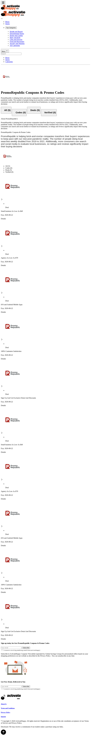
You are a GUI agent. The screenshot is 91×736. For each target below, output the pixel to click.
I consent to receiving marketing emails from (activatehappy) (22, 650)
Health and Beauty (16, 32)
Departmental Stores (17, 34)
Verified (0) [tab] (9, 172)
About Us (4, 704)
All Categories (15, 45)
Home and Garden (16, 36)
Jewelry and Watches (17, 43)
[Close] (2, 18)
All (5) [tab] (7, 166)
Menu (4, 51)
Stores (7, 24)
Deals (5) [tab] (8, 170)
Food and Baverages (17, 41)
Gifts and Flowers (16, 39)
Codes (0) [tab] (8, 168)
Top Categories (11, 28)
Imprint (3, 716)
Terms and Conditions (8, 708)
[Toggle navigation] (3, 3)
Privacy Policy (5, 712)
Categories (9, 62)
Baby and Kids (15, 38)
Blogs (7, 22)
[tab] (6, 110)
